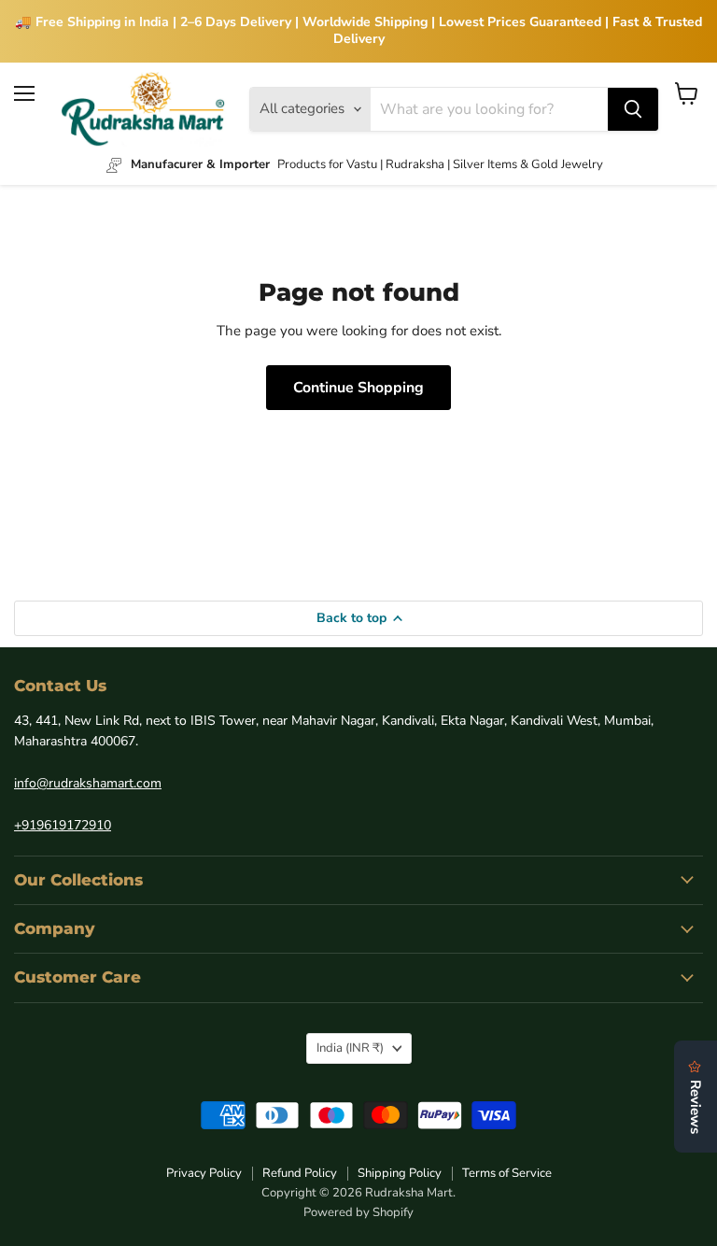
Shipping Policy (400, 1173)
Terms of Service (507, 1173)
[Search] (633, 109)
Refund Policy (299, 1173)
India (350, 1048)
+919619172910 (62, 825)
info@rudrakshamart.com (88, 783)
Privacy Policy (204, 1173)
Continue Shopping (358, 387)
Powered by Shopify (358, 1212)
